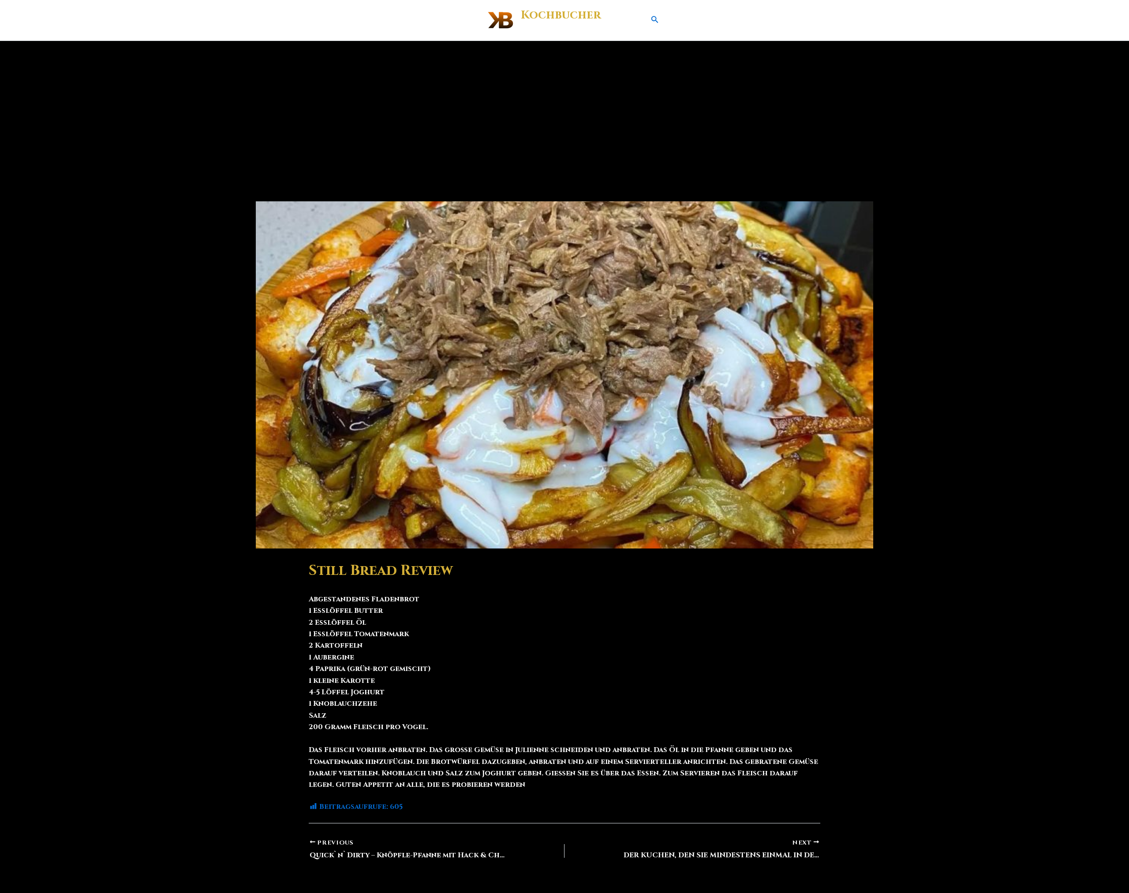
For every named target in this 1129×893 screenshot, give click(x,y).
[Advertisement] (564, 107)
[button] (655, 20)
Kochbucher (561, 15)
